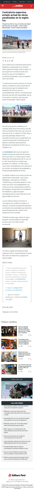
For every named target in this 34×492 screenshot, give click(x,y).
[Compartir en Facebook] (29, 335)
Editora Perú (5, 485)
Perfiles (15, 1)
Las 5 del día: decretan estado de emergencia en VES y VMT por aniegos (24, 367)
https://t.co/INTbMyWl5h (17, 279)
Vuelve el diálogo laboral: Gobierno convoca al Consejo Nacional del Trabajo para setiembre (24, 329)
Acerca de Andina (15, 485)
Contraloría (8, 152)
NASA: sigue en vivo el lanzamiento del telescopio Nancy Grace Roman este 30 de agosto (16, 430)
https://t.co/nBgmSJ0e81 (15, 288)
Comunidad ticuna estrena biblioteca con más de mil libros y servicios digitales (24, 342)
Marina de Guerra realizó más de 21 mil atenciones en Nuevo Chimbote (24, 354)
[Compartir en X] (30, 335)
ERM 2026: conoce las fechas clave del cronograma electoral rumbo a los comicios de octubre (17, 413)
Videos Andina (9, 321)
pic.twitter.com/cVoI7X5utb (13, 290)
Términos (23, 485)
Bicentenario (6, 1)
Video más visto (17, 379)
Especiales (22, 1)
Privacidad (30, 485)
